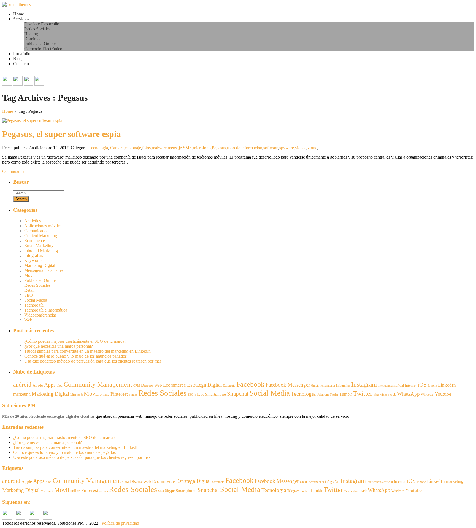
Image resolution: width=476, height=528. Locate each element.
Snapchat (237, 393)
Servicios (21, 19)
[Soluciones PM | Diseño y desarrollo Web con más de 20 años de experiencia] (16, 4)
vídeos (300, 147)
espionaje (133, 147)
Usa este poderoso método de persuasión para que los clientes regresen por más (92, 361)
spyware (286, 147)
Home (18, 14)
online (104, 394)
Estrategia (229, 385)
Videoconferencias (40, 315)
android (22, 384)
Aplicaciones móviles (42, 225)
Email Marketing (38, 245)
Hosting (31, 33)
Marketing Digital (39, 265)
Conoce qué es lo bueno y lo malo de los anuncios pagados (75, 356)
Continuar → (13, 171)
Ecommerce (34, 240)
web (393, 394)
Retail (29, 290)
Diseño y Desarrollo (41, 24)
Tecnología (98, 147)
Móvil (29, 275)
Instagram (364, 384)
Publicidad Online (40, 43)
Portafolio (21, 53)
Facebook (250, 384)
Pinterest (119, 394)
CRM (136, 385)
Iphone (432, 385)
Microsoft (76, 394)
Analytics (32, 220)
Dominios (32, 38)
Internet (410, 385)
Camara (117, 147)
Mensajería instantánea (44, 270)
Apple (38, 385)
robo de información (244, 147)
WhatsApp (408, 394)
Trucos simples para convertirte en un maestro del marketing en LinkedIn (87, 351)
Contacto (21, 63)
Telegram (323, 394)
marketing (22, 394)
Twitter (362, 393)
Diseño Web (151, 385)
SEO (28, 295)
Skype (199, 394)
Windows (427, 394)
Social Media (35, 300)
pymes (133, 394)
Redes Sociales (37, 28)
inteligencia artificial (391, 385)
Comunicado (35, 230)
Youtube (443, 394)
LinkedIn (447, 385)
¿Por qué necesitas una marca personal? (58, 346)
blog (60, 385)
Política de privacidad (120, 523)
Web (28, 320)
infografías (343, 385)
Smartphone (215, 394)
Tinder (334, 394)
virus (311, 147)
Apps (50, 385)
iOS (422, 384)
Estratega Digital (204, 385)
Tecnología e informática (45, 310)
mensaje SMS (180, 147)
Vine (376, 394)
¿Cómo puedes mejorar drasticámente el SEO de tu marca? (75, 341)
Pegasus (219, 147)
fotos (146, 147)
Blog (17, 58)
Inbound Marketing (41, 250)
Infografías (33, 255)
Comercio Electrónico (43, 48)
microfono (202, 147)
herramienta (327, 385)
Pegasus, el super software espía (61, 134)
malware (159, 147)
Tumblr (345, 394)
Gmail (315, 385)
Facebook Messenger (288, 385)
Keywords (33, 260)
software (270, 147)
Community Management (98, 384)
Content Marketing (40, 235)
